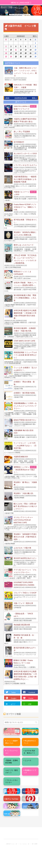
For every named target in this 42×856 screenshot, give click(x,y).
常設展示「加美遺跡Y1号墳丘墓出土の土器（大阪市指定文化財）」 (25, 536)
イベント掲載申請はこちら (11, 742)
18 (16, 53)
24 (11, 56)
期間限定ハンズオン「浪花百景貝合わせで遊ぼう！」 (24, 469)
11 (16, 50)
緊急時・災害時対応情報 (11, 761)
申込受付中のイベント (30, 742)
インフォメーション (11, 752)
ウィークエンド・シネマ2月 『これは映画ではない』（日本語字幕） (25, 445)
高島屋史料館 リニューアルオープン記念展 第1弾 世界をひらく (25, 355)
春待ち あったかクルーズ (23, 245)
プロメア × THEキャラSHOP (25, 593)
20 (25, 53)
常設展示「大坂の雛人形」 (24, 493)
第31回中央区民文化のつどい (25, 558)
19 (21, 53)
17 (11, 53)
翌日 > (34, 98)
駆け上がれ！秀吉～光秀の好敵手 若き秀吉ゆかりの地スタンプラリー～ (25, 506)
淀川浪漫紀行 (19, 142)
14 (30, 50)
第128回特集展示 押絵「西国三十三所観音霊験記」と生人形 (25, 297)
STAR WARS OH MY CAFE (24, 341)
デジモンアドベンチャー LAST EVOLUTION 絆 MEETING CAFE (23, 520)
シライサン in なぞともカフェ (25, 165)
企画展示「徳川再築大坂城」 (25, 393)
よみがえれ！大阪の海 (22, 548)
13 (25, 50)
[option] (21, 10)
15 (35, 50)
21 (30, 53)
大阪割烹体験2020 (21, 457)
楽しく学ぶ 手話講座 (22, 132)
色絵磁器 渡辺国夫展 (22, 625)
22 (35, 53)
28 (30, 56)
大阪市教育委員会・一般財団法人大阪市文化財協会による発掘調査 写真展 (25, 179)
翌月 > (35, 36)
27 (25, 56)
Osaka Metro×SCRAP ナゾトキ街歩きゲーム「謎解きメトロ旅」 (25, 207)
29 (35, 56)
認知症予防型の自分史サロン (25, 420)
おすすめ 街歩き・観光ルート (29, 752)
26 (21, 56)
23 (6, 56)
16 (6, 53)
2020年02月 (21, 36)
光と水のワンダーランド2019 (25, 153)
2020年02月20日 (20, 98)
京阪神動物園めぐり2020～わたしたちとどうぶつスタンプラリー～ (25, 405)
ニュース (28, 760)
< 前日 (7, 98)
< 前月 (6, 36)
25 (16, 56)
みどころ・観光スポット (11, 771)
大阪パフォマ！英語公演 (23, 603)
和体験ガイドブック (30, 771)
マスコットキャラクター (11, 781)
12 (21, 50)
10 (11, 50)
